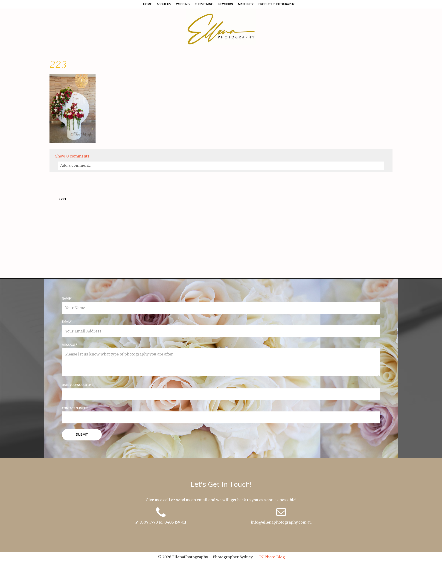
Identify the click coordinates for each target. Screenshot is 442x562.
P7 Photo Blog (272, 557)
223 (63, 199)
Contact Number (75, 408)
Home (147, 4)
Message (69, 345)
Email (66, 321)
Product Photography (276, 4)
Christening (204, 4)
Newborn (225, 4)
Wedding (183, 4)
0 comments (72, 156)
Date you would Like (77, 385)
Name (66, 298)
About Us (164, 4)
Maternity (245, 4)
